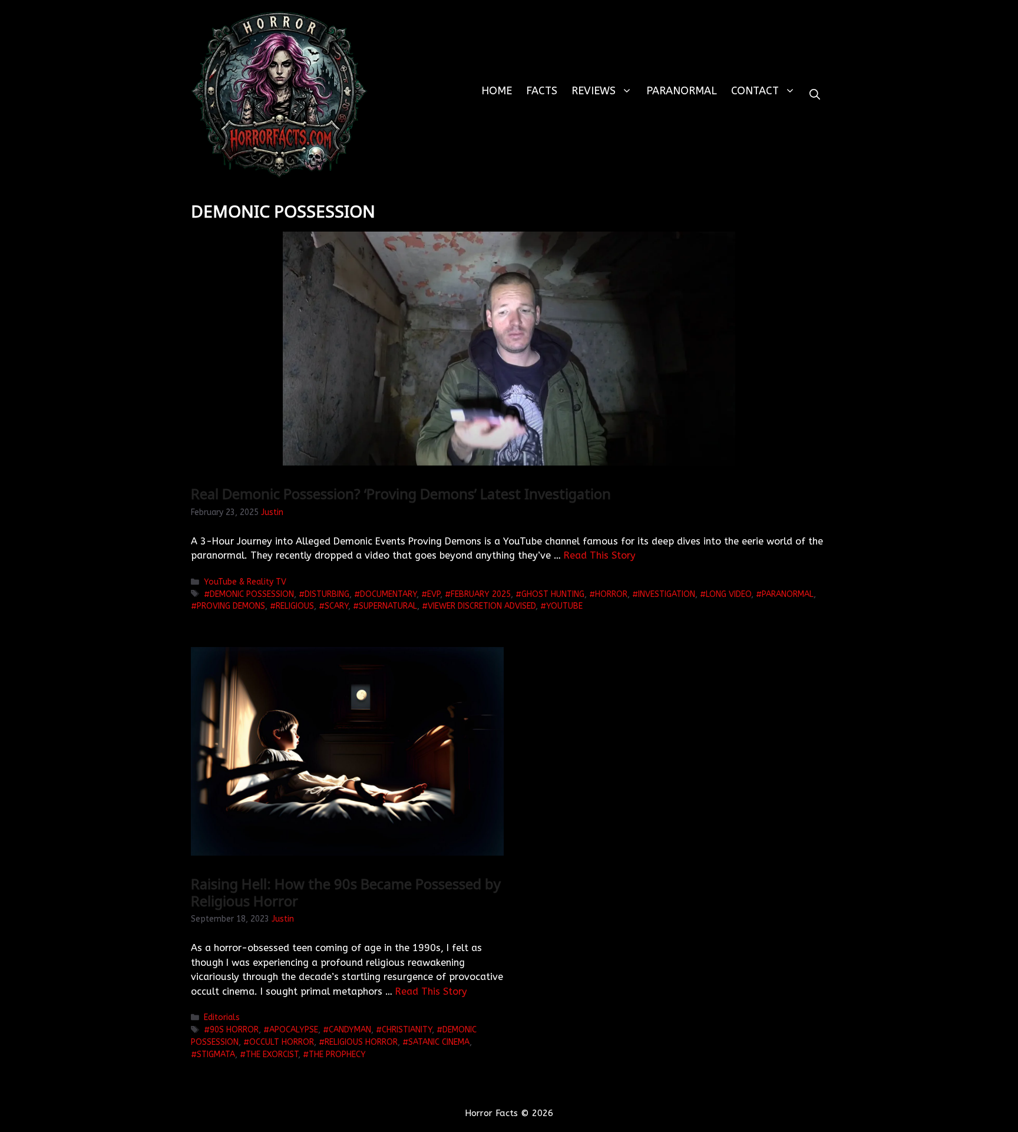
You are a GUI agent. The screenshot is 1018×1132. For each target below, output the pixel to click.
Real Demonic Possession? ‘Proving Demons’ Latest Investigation (401, 493)
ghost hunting (552, 594)
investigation (666, 594)
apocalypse (293, 1030)
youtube (564, 606)
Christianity (407, 1030)
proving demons (231, 606)
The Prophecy (337, 1055)
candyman (350, 1030)
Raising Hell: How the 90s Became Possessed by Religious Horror (346, 892)
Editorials (222, 1017)
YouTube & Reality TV (245, 582)
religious (295, 606)
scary (336, 606)
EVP (433, 594)
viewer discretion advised (482, 606)
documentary (388, 594)
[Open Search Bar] (814, 94)
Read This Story (600, 555)
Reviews (593, 90)
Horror (611, 594)
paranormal (788, 594)
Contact (755, 90)
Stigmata (216, 1055)
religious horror (361, 1042)
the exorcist (272, 1055)
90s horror (234, 1030)
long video (728, 594)
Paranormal (681, 90)
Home (496, 90)
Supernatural (388, 606)
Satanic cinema (439, 1042)
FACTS (541, 90)
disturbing (327, 594)
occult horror (281, 1042)
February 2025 (481, 594)
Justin (272, 512)
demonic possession (252, 594)
